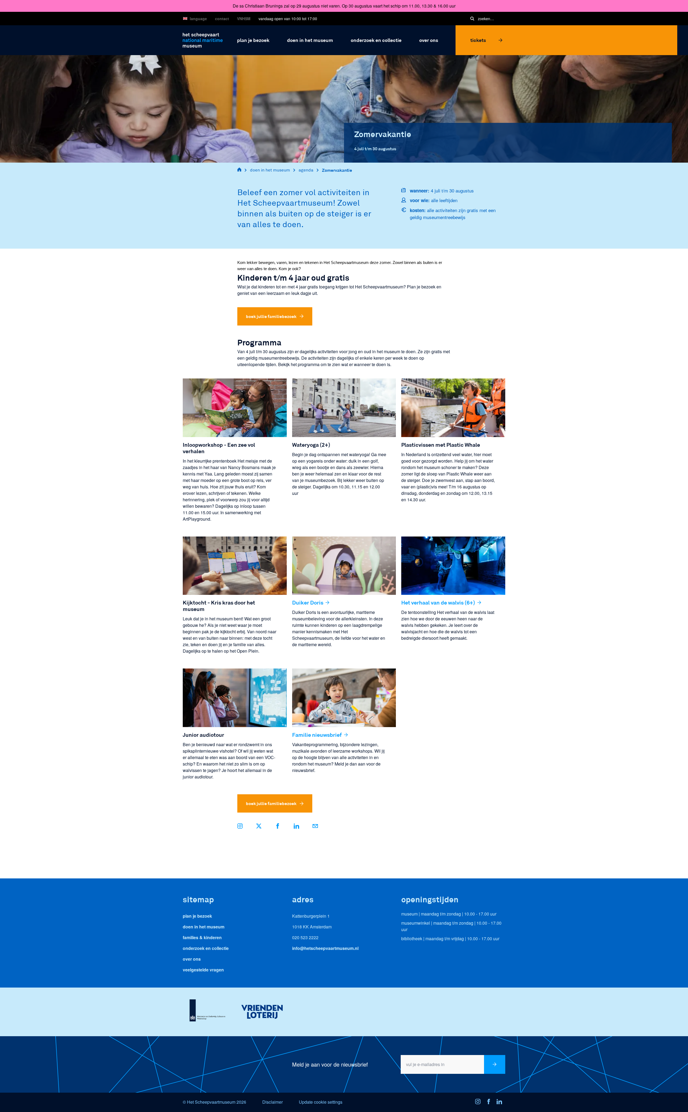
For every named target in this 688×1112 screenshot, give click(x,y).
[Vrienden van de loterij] (261, 1012)
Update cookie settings (320, 1102)
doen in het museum (270, 170)
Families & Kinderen (202, 937)
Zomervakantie (337, 170)
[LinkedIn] (296, 827)
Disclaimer (272, 1102)
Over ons (192, 959)
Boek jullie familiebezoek (271, 316)
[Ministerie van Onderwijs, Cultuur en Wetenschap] (207, 1012)
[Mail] (315, 827)
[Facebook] (277, 827)
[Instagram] (479, 1102)
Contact (222, 18)
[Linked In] (501, 1102)
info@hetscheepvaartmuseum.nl (325, 948)
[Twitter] (258, 827)
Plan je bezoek (197, 916)
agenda (306, 170)
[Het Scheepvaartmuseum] (203, 39)
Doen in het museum (203, 927)
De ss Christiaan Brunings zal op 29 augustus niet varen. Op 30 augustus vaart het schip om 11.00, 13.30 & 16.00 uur (344, 6)
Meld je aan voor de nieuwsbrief (330, 1064)
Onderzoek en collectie (206, 948)
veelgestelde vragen (203, 970)
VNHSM (243, 18)
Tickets (478, 40)
